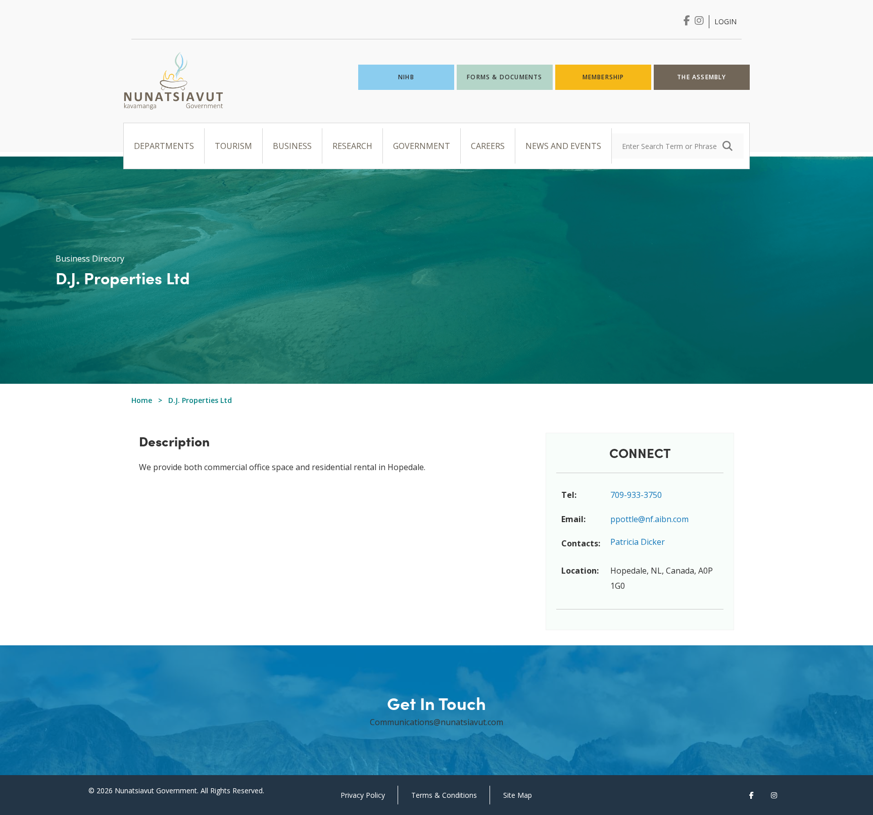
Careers (488, 145)
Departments (164, 145)
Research (352, 145)
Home (141, 400)
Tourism (233, 145)
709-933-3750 (636, 494)
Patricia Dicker (637, 541)
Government (421, 145)
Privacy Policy (363, 795)
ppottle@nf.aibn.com (649, 519)
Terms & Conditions (444, 795)
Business (292, 145)
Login (725, 21)
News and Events (563, 145)
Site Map (517, 795)
